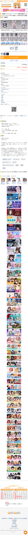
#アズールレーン (6, 162)
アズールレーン (4, 92)
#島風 (22, 165)
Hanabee (3, 102)
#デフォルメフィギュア (8, 165)
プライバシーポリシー (14, 528)
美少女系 (16, 115)
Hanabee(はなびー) (5, 89)
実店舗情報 (14, 520)
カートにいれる (14, 57)
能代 (2, 97)
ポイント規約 (14, 525)
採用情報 (14, 521)
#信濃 (17, 165)
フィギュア (9, 115)
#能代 (4, 168)
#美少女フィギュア (7, 159)
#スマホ (14, 162)
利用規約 (14, 523)
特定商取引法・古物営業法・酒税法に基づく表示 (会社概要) (14, 518)
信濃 (2, 99)
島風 (2, 95)
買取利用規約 (14, 526)
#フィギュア (16, 159)
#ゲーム (23, 159)
